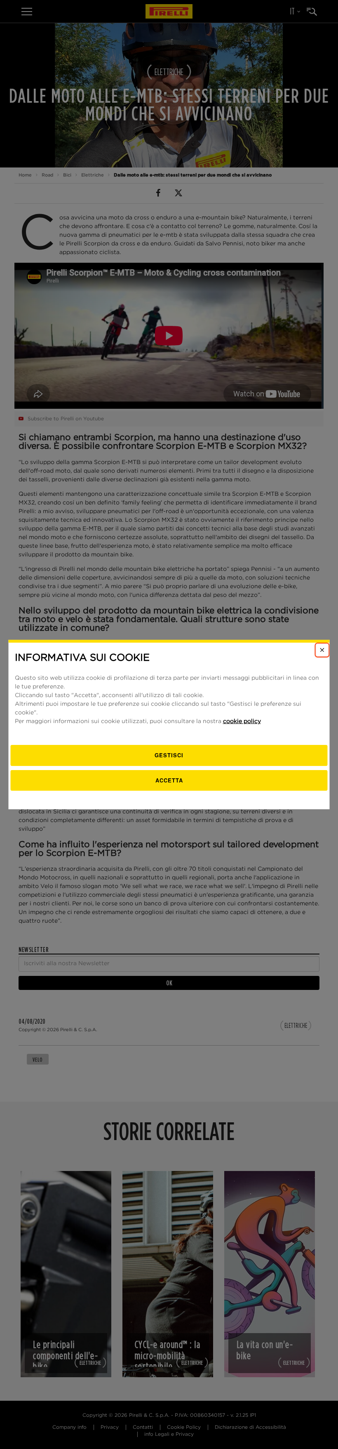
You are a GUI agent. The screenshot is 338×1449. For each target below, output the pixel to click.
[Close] (322, 650)
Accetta (169, 780)
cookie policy (242, 721)
